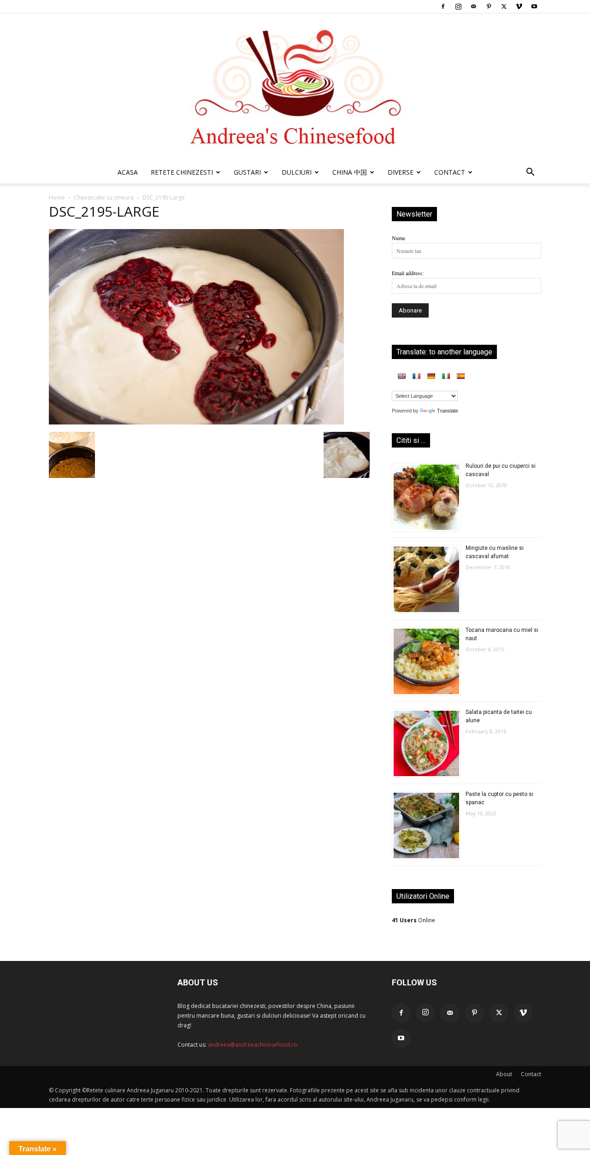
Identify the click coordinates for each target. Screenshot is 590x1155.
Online (413, 920)
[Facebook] (443, 6)
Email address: (408, 273)
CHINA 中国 (349, 172)
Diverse (400, 172)
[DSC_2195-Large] (196, 422)
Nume (398, 238)
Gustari (247, 172)
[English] (401, 376)
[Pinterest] (489, 6)
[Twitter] (504, 6)
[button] (530, 173)
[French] (416, 376)
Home (57, 197)
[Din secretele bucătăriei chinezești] (295, 87)
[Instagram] (458, 6)
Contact (531, 1074)
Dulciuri (297, 172)
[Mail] (473, 6)
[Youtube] (534, 6)
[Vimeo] (519, 6)
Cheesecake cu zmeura (104, 197)
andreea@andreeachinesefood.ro (252, 1045)
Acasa (128, 172)
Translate (447, 410)
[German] (431, 376)
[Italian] (446, 376)
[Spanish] (460, 376)
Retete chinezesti (182, 172)
